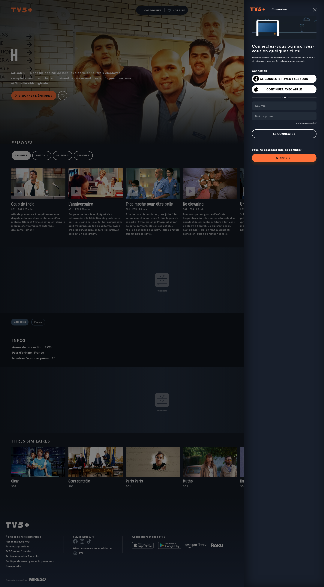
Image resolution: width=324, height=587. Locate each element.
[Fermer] (314, 9)
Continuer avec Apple (284, 89)
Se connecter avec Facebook (284, 78)
